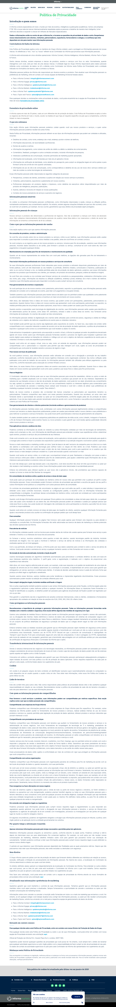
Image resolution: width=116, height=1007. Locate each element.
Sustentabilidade (68, 7)
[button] (58, 1)
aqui (41, 877)
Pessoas (49, 7)
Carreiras (87, 7)
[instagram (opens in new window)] (60, 985)
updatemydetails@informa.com (44, 85)
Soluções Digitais (96, 8)
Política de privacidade (23, 1004)
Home (13, 990)
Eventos (57, 7)
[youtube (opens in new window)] (56, 985)
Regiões (33, 7)
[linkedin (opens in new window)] (52, 985)
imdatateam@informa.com (40, 88)
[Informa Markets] (17, 8)
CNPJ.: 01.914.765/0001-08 (72, 990)
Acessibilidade (11, 1004)
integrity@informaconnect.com (42, 78)
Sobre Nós (27, 8)
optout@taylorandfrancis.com (43, 94)
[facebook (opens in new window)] (63, 985)
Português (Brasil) (104, 8)
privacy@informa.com (38, 82)
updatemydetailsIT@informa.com (40, 91)
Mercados (41, 7)
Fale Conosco (79, 8)
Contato (57, 990)
